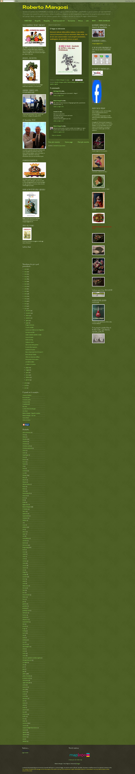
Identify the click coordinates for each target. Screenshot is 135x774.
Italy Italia (25, 406)
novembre (28, 313)
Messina (24, 482)
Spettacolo (25, 513)
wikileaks (25, 741)
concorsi (25, 565)
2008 (25, 385)
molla (24, 649)
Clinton (24, 450)
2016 (25, 293)
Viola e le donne (26, 420)
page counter (25, 752)
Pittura (80, 21)
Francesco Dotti (26, 402)
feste (24, 590)
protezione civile (26, 678)
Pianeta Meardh (26, 493)
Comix (24, 452)
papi (23, 671)
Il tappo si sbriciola (29, 325)
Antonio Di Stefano (27, 395)
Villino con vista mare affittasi (32, 357)
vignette (56, 84)
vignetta (52, 84)
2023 (25, 276)
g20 (23, 601)
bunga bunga (26, 547)
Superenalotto (26, 516)
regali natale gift (26, 682)
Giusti (24, 468)
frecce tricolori (26, 594)
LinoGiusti (25, 470)
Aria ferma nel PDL (30, 332)
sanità (24, 685)
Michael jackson (26, 484)
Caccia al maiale (29, 337)
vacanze (24, 725)
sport (24, 700)
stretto (24, 707)
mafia (24, 637)
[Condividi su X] (79, 80)
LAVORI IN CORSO (29, 362)
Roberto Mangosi (45, 7)
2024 (25, 274)
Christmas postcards (27, 448)
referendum (25, 680)
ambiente (25, 527)
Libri (87, 21)
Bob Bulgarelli (57, 91)
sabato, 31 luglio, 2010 (59, 95)
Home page (69, 142)
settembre (28, 318)
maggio (27, 370)
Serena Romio (26, 417)
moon (24, 651)
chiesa (24, 563)
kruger (24, 628)
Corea (24, 457)
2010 (25, 308)
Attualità (57, 82)
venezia (24, 730)
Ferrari (24, 461)
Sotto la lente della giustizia (31, 344)
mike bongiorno (26, 646)
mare (24, 642)
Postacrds (25, 495)
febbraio (28, 377)
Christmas (25, 443)
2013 (25, 301)
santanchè (25, 687)
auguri (24, 534)
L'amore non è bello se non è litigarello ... (35, 330)
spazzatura (25, 698)
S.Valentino (25, 509)
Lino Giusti (25, 411)
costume (24, 567)
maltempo (25, 640)
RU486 (24, 502)
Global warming (29, 339)
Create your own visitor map (75, 759)
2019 (25, 286)
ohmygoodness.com (27, 660)
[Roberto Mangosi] (96, 102)
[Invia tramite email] (76, 80)
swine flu (25, 709)
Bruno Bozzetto (26, 397)
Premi (24, 498)
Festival (24, 464)
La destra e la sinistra (30, 364)
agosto (27, 320)
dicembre (28, 310)
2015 (25, 296)
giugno (27, 367)
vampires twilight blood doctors (30, 727)
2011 (25, 306)
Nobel (24, 489)
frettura (24, 597)
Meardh (24, 479)
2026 (25, 269)
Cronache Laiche (27, 399)
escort (24, 579)
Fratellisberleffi (26, 404)
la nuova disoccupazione (31, 347)
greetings (25, 608)
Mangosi (61, 82)
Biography (47, 21)
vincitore (25, 736)
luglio (27, 323)
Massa (24, 477)
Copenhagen (25, 455)
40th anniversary (27, 432)
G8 (23, 466)
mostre (24, 655)
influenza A (25, 619)
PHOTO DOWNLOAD (104, 21)
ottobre (27, 315)
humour (24, 615)
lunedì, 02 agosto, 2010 (59, 132)
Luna (24, 473)
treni (24, 718)
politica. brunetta (26, 676)
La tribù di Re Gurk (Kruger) (29, 408)
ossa (24, 664)
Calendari (25, 441)
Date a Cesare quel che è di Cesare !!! (34, 352)
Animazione (71, 21)
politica (65, 82)
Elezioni (24, 459)
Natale (24, 486)
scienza (24, 691)
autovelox (25, 540)
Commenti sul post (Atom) (59, 145)
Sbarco (24, 511)
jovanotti (24, 626)
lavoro (24, 633)
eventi (24, 583)
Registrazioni (25, 504)
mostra (24, 653)
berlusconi (25, 545)
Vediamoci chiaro (29, 342)
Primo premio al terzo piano (31, 359)
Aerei (24, 434)
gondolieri (25, 606)
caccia (24, 552)
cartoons (25, 561)
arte (23, 529)
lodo (24, 635)
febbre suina (25, 585)
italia (24, 624)
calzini (24, 556)
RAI (23, 500)
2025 (25, 271)
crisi (24, 570)
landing (24, 631)
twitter (24, 721)
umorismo (81, 82)
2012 (25, 303)
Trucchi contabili (29, 327)
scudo (24, 694)
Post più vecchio (83, 142)
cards (24, 558)
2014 (25, 298)
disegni (24, 572)
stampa (24, 703)
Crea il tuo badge (95, 104)
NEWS (94, 21)
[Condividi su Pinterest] (82, 80)
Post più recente (54, 142)
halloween (25, 612)
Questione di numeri (30, 349)
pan (23, 667)
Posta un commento (56, 135)
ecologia (24, 574)
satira (77, 82)
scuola (24, 696)
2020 (25, 284)
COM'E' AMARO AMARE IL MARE (33, 335)
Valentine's (25, 518)
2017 (25, 291)
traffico (24, 716)
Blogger (78, 763)
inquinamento (26, 621)
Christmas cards (26, 446)
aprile (27, 372)
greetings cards (26, 610)
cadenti (24, 554)
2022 (25, 279)
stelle (24, 705)
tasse (24, 712)
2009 (25, 383)
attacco (24, 531)
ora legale (25, 662)
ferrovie (24, 588)
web (24, 739)
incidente (25, 617)
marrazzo (25, 644)
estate (24, 581)
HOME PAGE (28, 21)
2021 (25, 281)
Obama (24, 491)
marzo (27, 375)
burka (24, 549)
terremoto (25, 714)
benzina (24, 543)
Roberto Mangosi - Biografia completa (31, 413)
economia (25, 576)
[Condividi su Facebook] (80, 80)
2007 (25, 388)
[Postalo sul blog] (77, 80)
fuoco (24, 599)
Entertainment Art (59, 21)
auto (24, 536)
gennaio (28, 380)
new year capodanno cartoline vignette (32, 658)
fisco (24, 592)
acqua (24, 525)
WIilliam (24, 520)
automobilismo (26, 538)
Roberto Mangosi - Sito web (29, 415)
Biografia (38, 21)
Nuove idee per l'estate (30, 354)
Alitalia (24, 437)
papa (24, 669)
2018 (25, 289)
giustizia (24, 603)
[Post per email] (73, 80)
